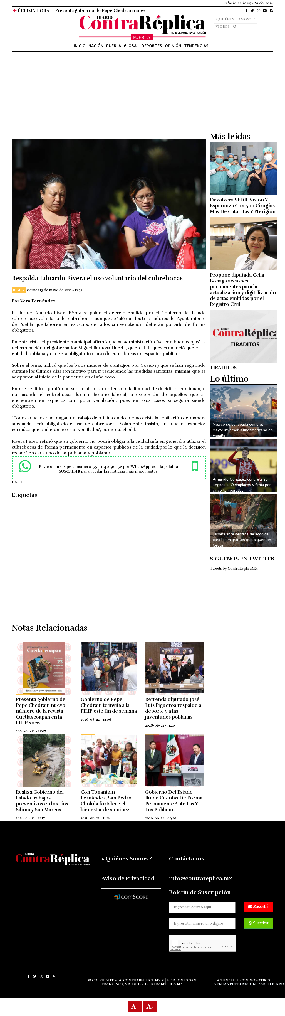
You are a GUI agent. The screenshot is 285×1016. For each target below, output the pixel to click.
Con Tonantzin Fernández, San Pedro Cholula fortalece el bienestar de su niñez (106, 801)
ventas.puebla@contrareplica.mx (249, 984)
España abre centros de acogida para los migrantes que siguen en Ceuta (242, 540)
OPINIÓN (173, 45)
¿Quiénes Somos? (233, 19)
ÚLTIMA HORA (32, 11)
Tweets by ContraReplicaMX (233, 568)
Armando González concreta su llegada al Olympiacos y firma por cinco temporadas (242, 485)
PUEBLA (113, 45)
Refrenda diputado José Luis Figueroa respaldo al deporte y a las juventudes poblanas (174, 708)
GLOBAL (131, 45)
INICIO (80, 45)
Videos (223, 26)
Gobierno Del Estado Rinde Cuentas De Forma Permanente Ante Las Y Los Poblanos (173, 801)
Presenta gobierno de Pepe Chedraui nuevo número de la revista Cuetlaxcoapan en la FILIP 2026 (40, 711)
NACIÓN (95, 45)
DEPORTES (152, 45)
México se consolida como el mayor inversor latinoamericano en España (243, 430)
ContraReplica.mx (164, 984)
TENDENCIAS (196, 45)
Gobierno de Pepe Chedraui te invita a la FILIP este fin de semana (109, 705)
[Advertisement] (109, 100)
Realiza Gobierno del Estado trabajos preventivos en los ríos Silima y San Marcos (42, 801)
